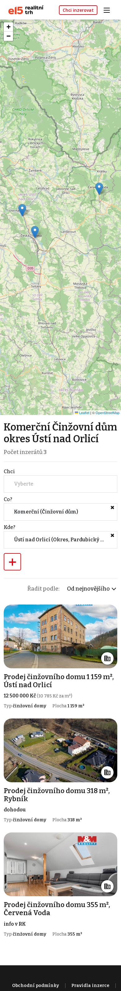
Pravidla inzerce (90, 985)
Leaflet (83, 412)
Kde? (9, 527)
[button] (99, 188)
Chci (9, 471)
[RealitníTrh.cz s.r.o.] (23, 9)
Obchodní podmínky (35, 985)
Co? (8, 499)
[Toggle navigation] (109, 9)
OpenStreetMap (107, 412)
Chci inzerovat (78, 10)
